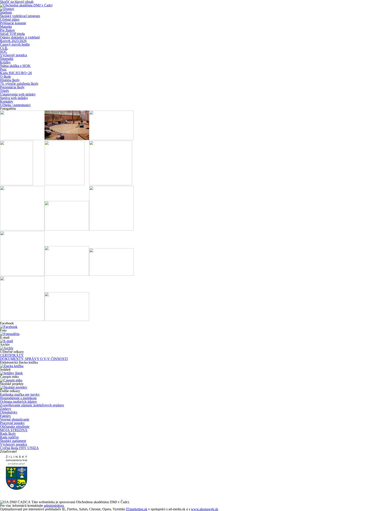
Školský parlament (13, 441)
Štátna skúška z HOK (15, 66)
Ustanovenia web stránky (18, 94)
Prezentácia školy (12, 87)
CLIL (4, 48)
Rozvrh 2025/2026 (13, 41)
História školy (10, 80)
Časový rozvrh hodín (15, 44)
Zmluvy (5, 409)
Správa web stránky (14, 98)
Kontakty (6, 101)
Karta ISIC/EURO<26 (16, 73)
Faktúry (5, 416)
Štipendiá (6, 59)
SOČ (3, 51)
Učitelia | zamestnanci (15, 105)
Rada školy (8, 434)
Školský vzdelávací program (20, 16)
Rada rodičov (9, 437)
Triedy (4, 91)
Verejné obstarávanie (14, 419)
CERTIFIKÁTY (12, 355)
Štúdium (6, 12)
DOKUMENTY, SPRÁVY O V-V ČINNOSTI (34, 359)
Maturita (6, 27)
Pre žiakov (7, 30)
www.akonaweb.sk (204, 509)
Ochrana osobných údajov (18, 401)
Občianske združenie (14, 426)
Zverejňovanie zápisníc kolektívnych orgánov (32, 405)
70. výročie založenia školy (19, 84)
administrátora (54, 505)
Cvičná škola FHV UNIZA (19, 448)
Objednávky (8, 412)
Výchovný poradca (13, 55)
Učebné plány (10, 19)
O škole (5, 76)
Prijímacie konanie (13, 23)
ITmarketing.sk (136, 509)
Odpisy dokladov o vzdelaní (20, 37)
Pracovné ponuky (12, 423)
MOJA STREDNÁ (13, 430)
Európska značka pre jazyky (20, 394)
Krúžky (5, 62)
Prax (3, 69)
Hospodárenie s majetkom (18, 398)
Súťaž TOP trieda (12, 34)
